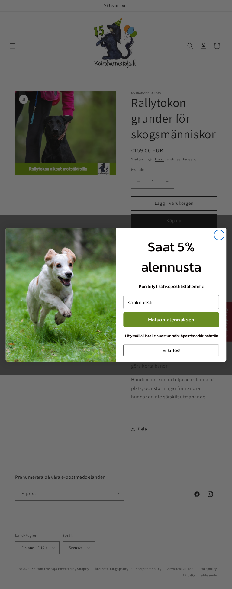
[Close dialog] (219, 235)
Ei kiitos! (171, 350)
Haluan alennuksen (171, 319)
